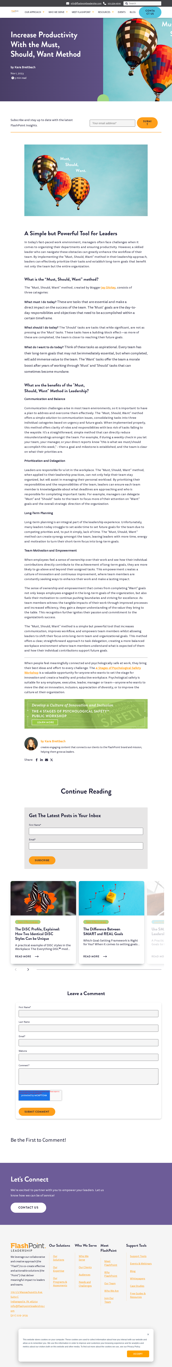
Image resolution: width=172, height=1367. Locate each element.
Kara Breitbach (25, 67)
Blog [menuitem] (133, 1271)
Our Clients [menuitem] (85, 1267)
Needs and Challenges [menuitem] (85, 1284)
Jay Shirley (108, 287)
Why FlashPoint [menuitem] (110, 1274)
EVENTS (122, 12)
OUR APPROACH (33, 12)
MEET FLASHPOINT (81, 12)
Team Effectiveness (28, 922)
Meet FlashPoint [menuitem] (110, 1263)
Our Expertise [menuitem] (58, 1269)
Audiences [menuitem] (84, 1275)
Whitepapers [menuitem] (137, 1278)
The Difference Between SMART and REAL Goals (103, 931)
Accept (138, 1354)
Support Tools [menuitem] (138, 1256)
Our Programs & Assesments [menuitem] (60, 1281)
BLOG (133, 12)
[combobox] (142, 3)
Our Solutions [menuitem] (58, 1258)
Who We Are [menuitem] (111, 1291)
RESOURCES (104, 12)
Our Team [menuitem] (110, 1283)
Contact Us (150, 12)
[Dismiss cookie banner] (148, 1334)
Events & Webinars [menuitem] (141, 1264)
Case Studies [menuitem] (137, 1286)
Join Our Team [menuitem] (109, 1300)
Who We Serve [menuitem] (84, 1258)
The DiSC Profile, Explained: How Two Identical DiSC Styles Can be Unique (37, 933)
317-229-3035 (114, 3)
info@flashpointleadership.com (86, 3)
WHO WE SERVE (56, 12)
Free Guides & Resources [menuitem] (138, 1295)
